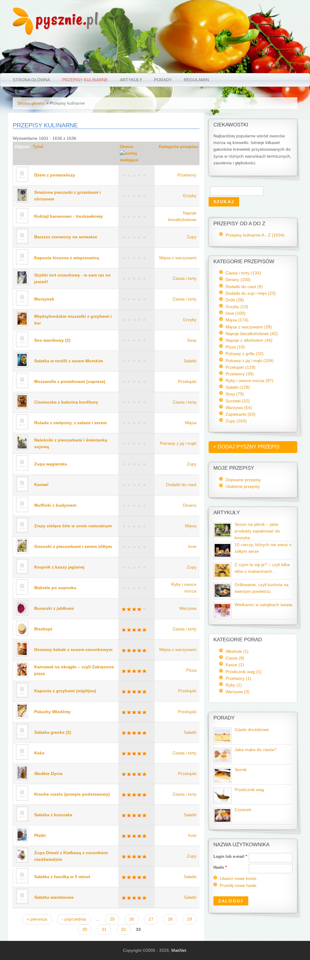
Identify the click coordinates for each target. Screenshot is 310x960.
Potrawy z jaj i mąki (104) (250, 360)
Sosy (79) (235, 393)
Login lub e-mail (230, 856)
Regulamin (196, 79)
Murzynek (44, 299)
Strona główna (31, 79)
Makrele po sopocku (55, 588)
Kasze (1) (235, 664)
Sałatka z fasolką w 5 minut (62, 876)
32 (123, 929)
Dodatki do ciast (181, 484)
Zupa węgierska (50, 464)
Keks (39, 753)
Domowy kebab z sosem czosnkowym (73, 649)
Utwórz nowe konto (238, 878)
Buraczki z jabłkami (54, 608)
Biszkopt (43, 629)
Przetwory (186, 175)
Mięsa (190, 423)
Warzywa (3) (237, 691)
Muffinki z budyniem (55, 505)
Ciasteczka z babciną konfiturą (66, 402)
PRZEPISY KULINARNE (85, 79)
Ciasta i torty (184, 278)
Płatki (40, 835)
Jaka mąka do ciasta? (255, 749)
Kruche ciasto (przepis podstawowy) (72, 794)
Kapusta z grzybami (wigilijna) (65, 691)
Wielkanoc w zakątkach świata (263, 605)
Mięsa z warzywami (177, 258)
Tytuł (38, 146)
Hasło (220, 867)
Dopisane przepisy (243, 479)
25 (112, 919)
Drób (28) (235, 299)
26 (131, 919)
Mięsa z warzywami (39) (249, 326)
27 (151, 919)
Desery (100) (238, 279)
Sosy (191, 340)
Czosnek (243, 809)
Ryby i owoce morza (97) (249, 380)
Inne (192, 546)
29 (189, 919)
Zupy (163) (236, 420)
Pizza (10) (235, 346)
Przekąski (187, 381)
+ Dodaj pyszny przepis (246, 447)
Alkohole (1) (237, 651)
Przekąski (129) (241, 367)
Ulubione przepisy (243, 486)
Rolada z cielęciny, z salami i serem (70, 423)
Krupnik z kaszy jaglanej (59, 567)
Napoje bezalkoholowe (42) (252, 333)
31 (104, 929)
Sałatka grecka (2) (52, 732)
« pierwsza (37, 919)
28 (170, 919)
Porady (163, 79)
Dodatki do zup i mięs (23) (251, 293)
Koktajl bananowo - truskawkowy (68, 216)
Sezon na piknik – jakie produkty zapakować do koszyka (257, 531)
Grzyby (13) (237, 306)
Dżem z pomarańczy (54, 175)
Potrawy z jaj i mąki (178, 443)
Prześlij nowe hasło (238, 885)
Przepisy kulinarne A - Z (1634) (255, 235)
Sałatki (190, 361)
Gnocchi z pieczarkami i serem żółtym (73, 546)
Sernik (241, 769)
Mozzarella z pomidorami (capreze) (69, 381)
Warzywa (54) (239, 407)
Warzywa (187, 608)
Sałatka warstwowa (54, 897)
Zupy (191, 237)
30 (84, 929)
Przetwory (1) (238, 678)
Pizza (191, 670)
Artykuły (131, 79)
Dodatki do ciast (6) (244, 286)
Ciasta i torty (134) (243, 272)
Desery (189, 505)
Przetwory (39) (240, 373)
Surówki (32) (238, 400)
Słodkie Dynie (48, 773)
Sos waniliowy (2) (52, 340)
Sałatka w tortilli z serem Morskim (68, 361)
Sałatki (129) (238, 387)
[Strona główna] (23, 33)
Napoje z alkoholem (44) (249, 340)
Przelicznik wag (249, 789)
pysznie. (67, 19)
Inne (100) (236, 313)
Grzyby (189, 195)
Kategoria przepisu (178, 146)
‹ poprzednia (74, 919)
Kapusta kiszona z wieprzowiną (66, 258)
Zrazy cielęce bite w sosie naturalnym (73, 526)
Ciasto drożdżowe (252, 729)
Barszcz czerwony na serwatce (65, 237)
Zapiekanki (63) (241, 414)
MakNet (178, 950)
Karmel (41, 484)
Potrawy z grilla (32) (245, 353)
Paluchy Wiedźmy (52, 712)
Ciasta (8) (235, 658)
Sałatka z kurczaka (53, 815)
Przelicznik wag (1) (244, 671)
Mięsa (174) (237, 319)
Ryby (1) (234, 685)
